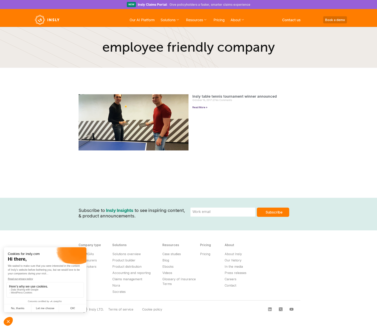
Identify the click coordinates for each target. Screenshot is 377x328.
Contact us (291, 20)
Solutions (168, 20)
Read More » (199, 107)
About (236, 20)
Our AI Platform (142, 20)
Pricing (219, 20)
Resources (194, 20)
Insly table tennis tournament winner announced (234, 96)
